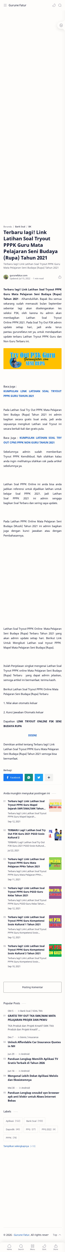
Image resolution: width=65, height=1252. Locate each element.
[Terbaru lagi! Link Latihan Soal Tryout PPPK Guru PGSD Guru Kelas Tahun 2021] (55, 892)
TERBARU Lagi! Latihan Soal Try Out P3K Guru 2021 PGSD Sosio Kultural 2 (27, 833)
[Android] (25, 1053)
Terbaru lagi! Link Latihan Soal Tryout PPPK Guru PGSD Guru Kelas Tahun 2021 (26, 891)
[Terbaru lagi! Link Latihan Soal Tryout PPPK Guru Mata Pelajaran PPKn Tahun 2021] (55, 863)
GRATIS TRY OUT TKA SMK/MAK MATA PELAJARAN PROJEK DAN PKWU (32, 1017)
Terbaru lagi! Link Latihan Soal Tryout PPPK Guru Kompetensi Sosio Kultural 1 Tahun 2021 (26, 920)
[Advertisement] (32, 46)
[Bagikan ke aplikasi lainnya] (49, 777)
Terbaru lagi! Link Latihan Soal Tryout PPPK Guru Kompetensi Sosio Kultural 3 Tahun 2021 (26, 949)
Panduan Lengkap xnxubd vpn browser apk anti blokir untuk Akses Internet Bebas (33, 1096)
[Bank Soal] (26, 1010)
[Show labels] (20, 1146)
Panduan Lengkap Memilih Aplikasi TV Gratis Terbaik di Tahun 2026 (33, 1061)
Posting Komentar (32, 987)
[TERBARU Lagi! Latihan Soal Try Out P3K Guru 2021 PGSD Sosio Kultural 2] (55, 834)
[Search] (59, 5)
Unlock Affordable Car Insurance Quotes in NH (34, 1044)
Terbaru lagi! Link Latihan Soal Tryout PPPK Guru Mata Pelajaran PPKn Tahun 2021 (26, 862)
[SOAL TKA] (37, 1010)
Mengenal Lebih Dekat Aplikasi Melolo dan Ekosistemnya (33, 1077)
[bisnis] (24, 1037)
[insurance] (33, 1037)
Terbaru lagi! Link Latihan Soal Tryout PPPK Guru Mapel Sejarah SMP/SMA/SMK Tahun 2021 (26, 804)
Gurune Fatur (17, 5)
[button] (54, 5)
